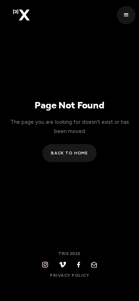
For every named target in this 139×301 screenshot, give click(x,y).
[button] (126, 15)
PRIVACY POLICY (69, 275)
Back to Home (69, 152)
